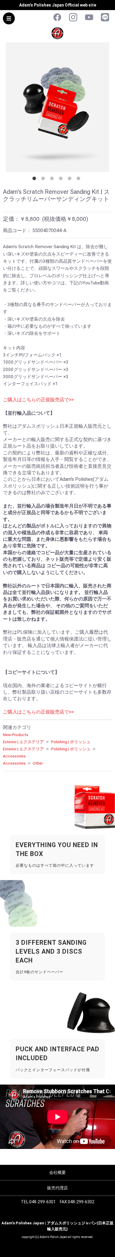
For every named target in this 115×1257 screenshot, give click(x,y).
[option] (57, 107)
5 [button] (71, 180)
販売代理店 (57, 1187)
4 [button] (62, 180)
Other (38, 763)
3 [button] (53, 180)
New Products (15, 734)
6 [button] (80, 180)
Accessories (14, 756)
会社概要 (57, 1172)
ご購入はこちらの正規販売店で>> (38, 399)
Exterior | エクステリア (23, 741)
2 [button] (44, 180)
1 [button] (35, 180)
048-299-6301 (42, 1201)
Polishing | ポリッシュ (71, 741)
